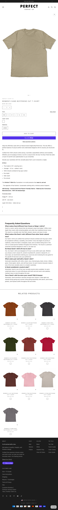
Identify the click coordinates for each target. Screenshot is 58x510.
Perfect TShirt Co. (8, 98)
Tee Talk (50, 444)
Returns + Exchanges (8, 479)
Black (38, 444)
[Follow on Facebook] (3, 496)
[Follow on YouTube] (17, 496)
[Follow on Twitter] (6, 496)
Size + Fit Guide (6, 471)
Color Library (52, 449)
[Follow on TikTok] (21, 496)
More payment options (29, 141)
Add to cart (29, 133)
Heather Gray (40, 449)
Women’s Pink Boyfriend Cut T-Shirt (29, 394)
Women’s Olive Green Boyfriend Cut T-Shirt (10, 359)
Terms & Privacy (6, 482)
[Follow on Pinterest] (14, 496)
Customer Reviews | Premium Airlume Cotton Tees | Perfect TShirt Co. (9, 489)
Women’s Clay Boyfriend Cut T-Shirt (10, 394)
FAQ (3, 485)
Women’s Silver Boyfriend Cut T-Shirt (29, 323)
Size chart (53, 111)
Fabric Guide (52, 447)
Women (31, 447)
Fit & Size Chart (6, 193)
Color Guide (51, 452)
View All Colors (40, 452)
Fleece (31, 449)
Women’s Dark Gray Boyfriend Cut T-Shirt (47, 323)
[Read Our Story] (7, 459)
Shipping (4, 477)
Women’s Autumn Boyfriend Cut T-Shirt (10, 323)
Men (30, 444)
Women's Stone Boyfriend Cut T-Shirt (47, 394)
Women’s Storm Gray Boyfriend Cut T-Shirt (10, 429)
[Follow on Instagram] (10, 496)
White (38, 447)
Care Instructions (7, 474)
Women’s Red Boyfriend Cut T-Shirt (47, 359)
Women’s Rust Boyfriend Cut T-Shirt (29, 359)
